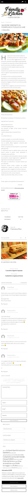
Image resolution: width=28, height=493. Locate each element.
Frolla (11, 465)
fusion (19, 465)
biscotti (14, 452)
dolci (11, 459)
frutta (15, 465)
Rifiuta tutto (14, 490)
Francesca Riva (6, 30)
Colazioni (7, 457)
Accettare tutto (14, 482)
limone (18, 468)
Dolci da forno (8, 461)
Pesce (6, 210)
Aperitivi (16, 450)
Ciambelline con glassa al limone (14, 275)
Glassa (22, 465)
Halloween (5, 468)
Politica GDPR (20, 478)
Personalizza (14, 486)
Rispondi (5, 304)
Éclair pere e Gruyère (8, 262)
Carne (15, 455)
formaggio (6, 466)
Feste (17, 463)
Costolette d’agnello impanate (14, 269)
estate (13, 463)
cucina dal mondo (18, 457)
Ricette (2, 22)
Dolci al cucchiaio (18, 459)
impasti (10, 468)
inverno (14, 468)
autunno (22, 450)
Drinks (16, 461)
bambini (6, 452)
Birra (11, 452)
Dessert (6, 459)
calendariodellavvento (8, 455)
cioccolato (21, 455)
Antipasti (9, 450)
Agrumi (3, 210)
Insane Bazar (10, 287)
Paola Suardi (10, 335)
